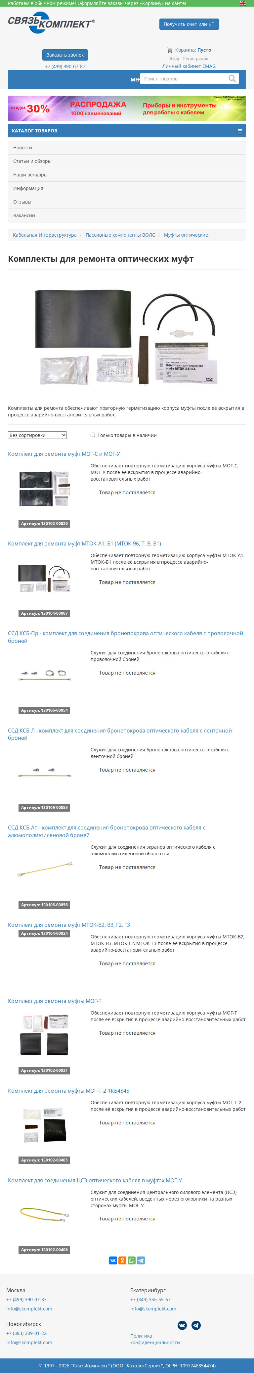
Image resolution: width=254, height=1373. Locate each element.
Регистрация (195, 58)
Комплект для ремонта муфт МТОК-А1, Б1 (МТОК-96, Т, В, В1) (84, 543)
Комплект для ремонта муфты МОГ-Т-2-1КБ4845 (68, 1090)
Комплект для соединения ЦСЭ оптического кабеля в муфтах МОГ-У (95, 1180)
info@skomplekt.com (29, 1308)
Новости (22, 147)
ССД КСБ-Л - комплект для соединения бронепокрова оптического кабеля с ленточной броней (120, 734)
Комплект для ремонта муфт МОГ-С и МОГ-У (64, 453)
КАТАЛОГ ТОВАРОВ (34, 130)
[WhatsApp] (132, 1260)
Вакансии (24, 215)
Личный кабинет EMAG (189, 66)
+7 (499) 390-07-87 (65, 66)
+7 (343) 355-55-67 (150, 1299)
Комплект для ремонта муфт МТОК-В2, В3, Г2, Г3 (69, 924)
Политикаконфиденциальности (155, 1339)
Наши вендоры (30, 174)
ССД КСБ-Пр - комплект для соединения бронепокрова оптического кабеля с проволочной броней (125, 637)
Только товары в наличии (127, 435)
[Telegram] (141, 1260)
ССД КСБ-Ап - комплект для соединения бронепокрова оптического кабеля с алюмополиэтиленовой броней (106, 831)
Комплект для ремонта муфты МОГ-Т (55, 1001)
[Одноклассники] (122, 1260)
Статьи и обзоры (32, 161)
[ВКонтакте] (113, 1260)
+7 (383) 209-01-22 (26, 1333)
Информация (28, 188)
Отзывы (22, 202)
